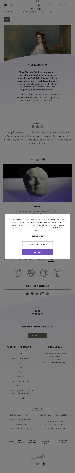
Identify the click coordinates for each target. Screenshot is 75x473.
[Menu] (6, 5)
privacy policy (36, 222)
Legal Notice (37, 236)
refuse (55, 228)
